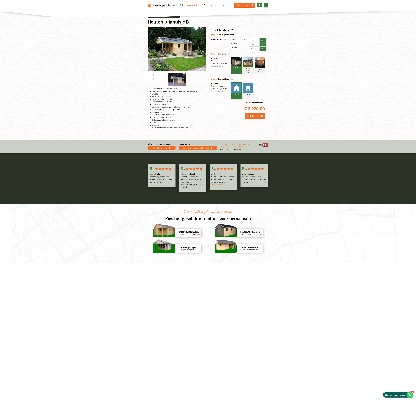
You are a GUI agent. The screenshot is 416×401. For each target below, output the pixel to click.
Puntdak (236, 94)
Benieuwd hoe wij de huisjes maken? (234, 144)
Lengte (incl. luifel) (239, 39)
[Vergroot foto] (177, 49)
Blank (236, 68)
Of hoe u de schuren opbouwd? (232, 147)
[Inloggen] (259, 5)
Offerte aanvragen (243, 5)
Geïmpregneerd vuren (248, 70)
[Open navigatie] (266, 5)
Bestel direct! (253, 116)
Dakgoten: (235, 48)
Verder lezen (167, 182)
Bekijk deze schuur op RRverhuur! (196, 148)
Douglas (259, 70)
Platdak (248, 95)
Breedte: (234, 43)
